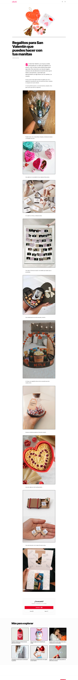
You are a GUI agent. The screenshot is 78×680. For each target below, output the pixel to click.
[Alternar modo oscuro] (65, 2)
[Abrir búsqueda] (62, 2)
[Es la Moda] (14, 1)
